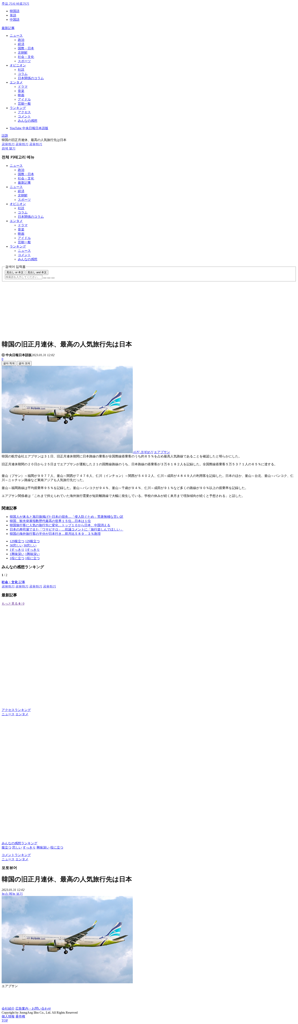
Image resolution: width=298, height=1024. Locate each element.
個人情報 (8, 1016)
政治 (21, 40)
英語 (13, 15)
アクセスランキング (16, 710)
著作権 (20, 1016)
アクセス (24, 112)
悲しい (17, 847)
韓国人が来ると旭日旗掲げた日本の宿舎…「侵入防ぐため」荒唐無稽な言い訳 (66, 516)
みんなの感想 (27, 120)
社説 (21, 69)
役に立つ (56, 847)
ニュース (16, 35)
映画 (21, 95)
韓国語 (14, 11)
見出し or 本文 (15, 272)
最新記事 (8, 28)
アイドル (24, 99)
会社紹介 (8, 1008)
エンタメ (16, 82)
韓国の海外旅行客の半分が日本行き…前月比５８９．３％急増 (55, 533)
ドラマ (23, 86)
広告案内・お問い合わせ (33, 1008)
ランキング (18, 108)
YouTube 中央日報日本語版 (29, 128)
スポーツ (24, 61)
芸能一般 (24, 103)
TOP (5, 1020)
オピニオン (18, 65)
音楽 (21, 91)
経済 (21, 44)
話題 (5, 135)
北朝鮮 (23, 52)
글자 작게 (9, 363)
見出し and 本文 (37, 272)
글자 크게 (24, 363)
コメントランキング (16, 855)
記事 (13, 582)
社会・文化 (26, 57)
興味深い (42, 847)
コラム (23, 74)
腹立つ (6, 847)
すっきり (29, 847)
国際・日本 (26, 48)
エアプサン (162, 452)
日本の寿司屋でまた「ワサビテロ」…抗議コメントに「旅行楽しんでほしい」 (66, 529)
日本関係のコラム (31, 78)
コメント (24, 116)
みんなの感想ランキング (19, 843)
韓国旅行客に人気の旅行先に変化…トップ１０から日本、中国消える (60, 525)
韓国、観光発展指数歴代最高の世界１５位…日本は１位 (50, 521)
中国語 (14, 19)
